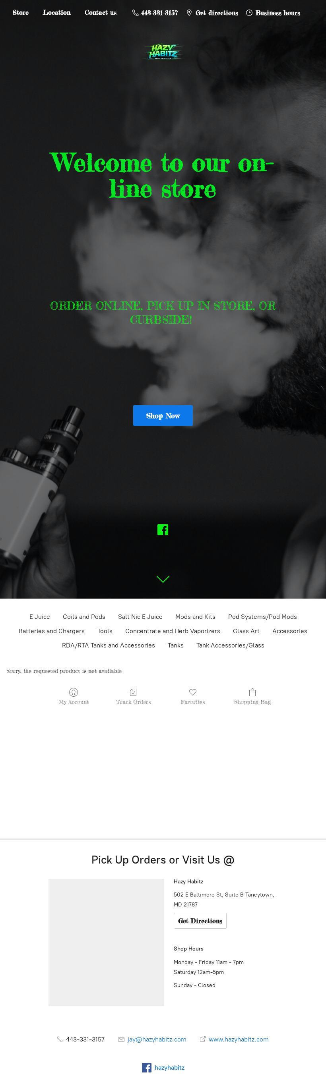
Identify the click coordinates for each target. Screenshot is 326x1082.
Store (21, 12)
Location (56, 12)
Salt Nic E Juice (140, 616)
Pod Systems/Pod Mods (262, 616)
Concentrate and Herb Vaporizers (172, 631)
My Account (74, 701)
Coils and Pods (84, 616)
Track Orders (133, 701)
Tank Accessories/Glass (230, 645)
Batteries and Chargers (52, 631)
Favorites (193, 701)
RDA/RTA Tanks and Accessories (108, 645)
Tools (105, 631)
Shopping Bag (252, 701)
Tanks (176, 645)
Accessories (289, 631)
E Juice (39, 616)
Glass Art (246, 631)
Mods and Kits (195, 616)
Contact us (100, 12)
